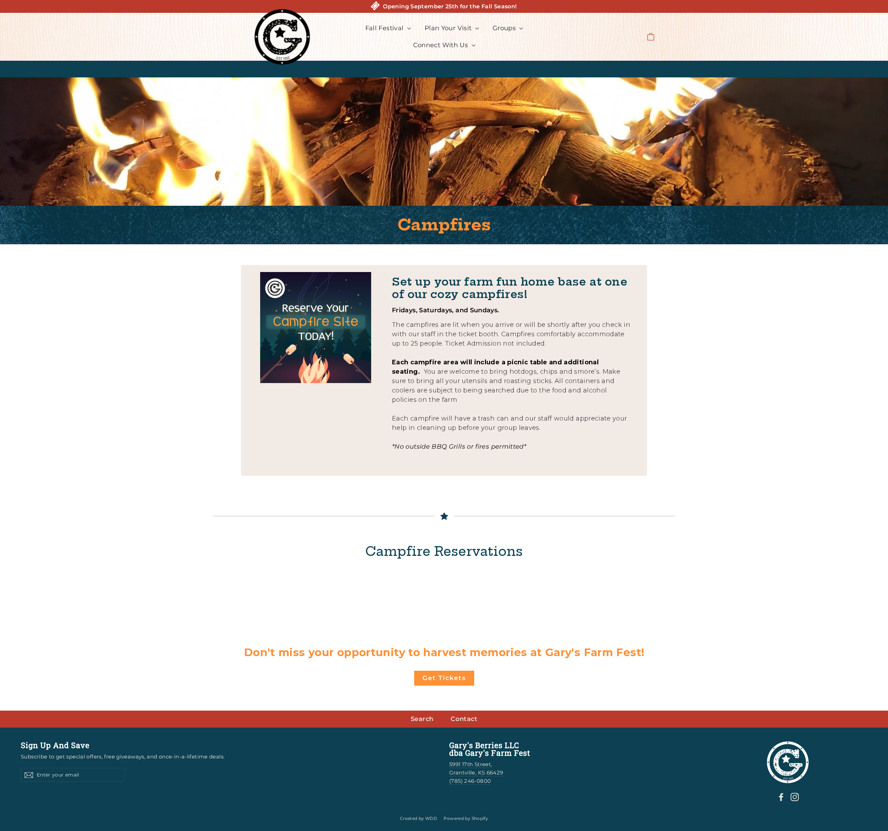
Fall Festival (385, 28)
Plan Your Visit (449, 28)
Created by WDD (418, 818)
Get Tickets (444, 678)
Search (422, 719)
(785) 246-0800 (470, 781)
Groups (505, 28)
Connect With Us (441, 45)
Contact (464, 719)
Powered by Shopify (466, 818)
